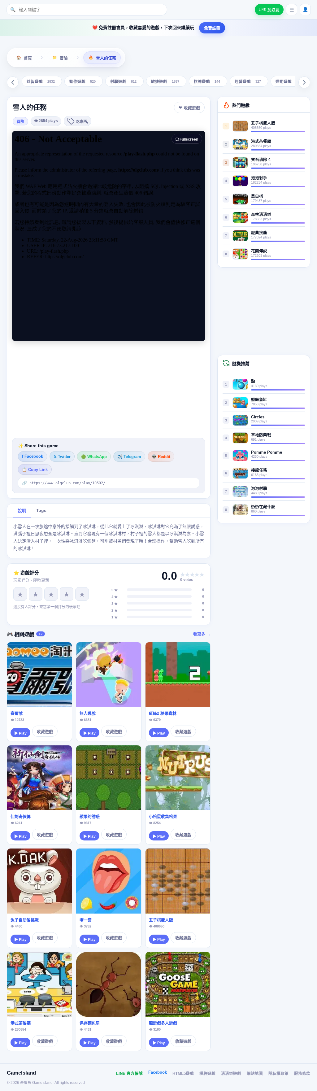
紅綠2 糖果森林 (162, 713)
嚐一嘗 (86, 920)
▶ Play (20, 733)
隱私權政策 (278, 1073)
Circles (257, 417)
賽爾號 (17, 713)
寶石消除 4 (261, 160)
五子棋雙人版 (161, 920)
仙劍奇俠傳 (21, 816)
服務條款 (302, 1073)
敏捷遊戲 (165, 82)
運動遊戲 (289, 82)
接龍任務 (259, 470)
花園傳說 (259, 251)
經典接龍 (259, 233)
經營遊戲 (248, 82)
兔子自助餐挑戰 (25, 920)
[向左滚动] (13, 82)
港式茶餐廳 (21, 1023)
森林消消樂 (261, 214)
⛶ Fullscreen (187, 139)
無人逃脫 (88, 713)
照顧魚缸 (259, 400)
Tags (41, 510)
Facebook (157, 1072)
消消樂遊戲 (231, 1073)
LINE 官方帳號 (129, 1073)
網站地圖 (255, 1073)
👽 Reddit (161, 457)
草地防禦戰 (261, 435)
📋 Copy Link (35, 470)
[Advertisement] (108, 389)
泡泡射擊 (259, 489)
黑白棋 (257, 196)
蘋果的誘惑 (90, 816)
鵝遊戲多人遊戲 (163, 1023)
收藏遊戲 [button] (192, 108)
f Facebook (32, 456)
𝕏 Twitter (62, 457)
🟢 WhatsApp (94, 457)
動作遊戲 (82, 82)
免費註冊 (212, 28)
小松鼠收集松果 (163, 816)
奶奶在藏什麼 (263, 507)
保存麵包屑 (90, 1023)
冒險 (20, 122)
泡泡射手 (259, 178)
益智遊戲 (41, 82)
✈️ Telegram (129, 457)
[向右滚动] (304, 82)
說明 (22, 510)
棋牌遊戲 (207, 82)
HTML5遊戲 (183, 1073)
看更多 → (202, 634)
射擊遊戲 (123, 82)
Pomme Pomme (266, 452)
